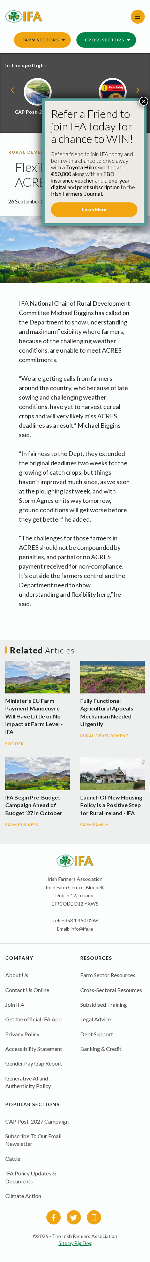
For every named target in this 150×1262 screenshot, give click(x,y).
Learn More (94, 209)
